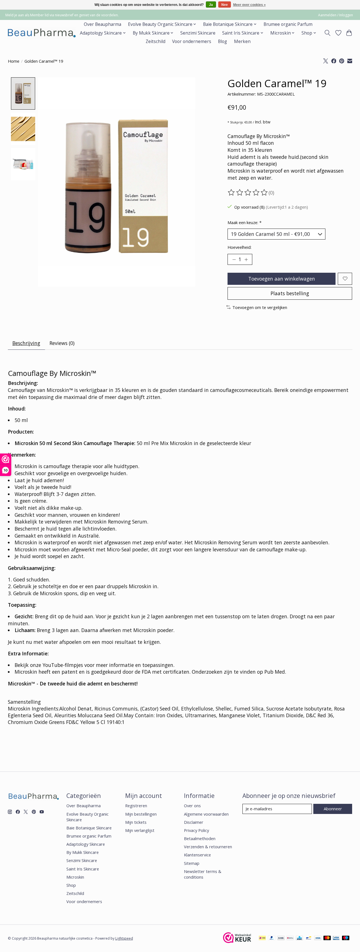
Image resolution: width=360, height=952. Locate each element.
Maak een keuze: (245, 222)
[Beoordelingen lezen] (248, 192)
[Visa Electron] (336, 938)
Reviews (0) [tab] (62, 343)
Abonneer (333, 808)
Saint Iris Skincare (82, 869)
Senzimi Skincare (197, 33)
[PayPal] (271, 938)
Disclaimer (193, 822)
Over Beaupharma (102, 24)
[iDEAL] (262, 938)
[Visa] (317, 938)
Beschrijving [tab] (26, 343)
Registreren (136, 805)
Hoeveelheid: (239, 247)
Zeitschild (155, 41)
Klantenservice (197, 855)
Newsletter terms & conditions (202, 874)
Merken (242, 41)
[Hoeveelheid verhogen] (246, 259)
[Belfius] (290, 938)
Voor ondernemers (191, 41)
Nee (224, 5)
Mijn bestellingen (141, 814)
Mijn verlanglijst (139, 830)
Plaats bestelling (290, 293)
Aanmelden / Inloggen (335, 15)
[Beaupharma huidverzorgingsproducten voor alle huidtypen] (41, 33)
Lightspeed (124, 938)
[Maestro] (345, 938)
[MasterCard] (327, 938)
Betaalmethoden (199, 838)
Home (13, 61)
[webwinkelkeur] (237, 941)
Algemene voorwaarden (206, 814)
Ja (211, 5)
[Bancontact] (308, 938)
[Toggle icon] (327, 33)
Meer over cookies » (249, 5)
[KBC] (299, 938)
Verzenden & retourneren (208, 846)
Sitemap (191, 863)
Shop (71, 885)
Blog (222, 41)
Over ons (192, 805)
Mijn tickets (136, 822)
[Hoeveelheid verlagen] (234, 259)
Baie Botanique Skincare (89, 828)
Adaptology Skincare (85, 844)
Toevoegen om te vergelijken (259, 307)
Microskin (75, 877)
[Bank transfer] (281, 938)
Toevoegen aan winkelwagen (281, 278)
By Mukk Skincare (82, 852)
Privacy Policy (196, 830)
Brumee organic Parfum (288, 24)
